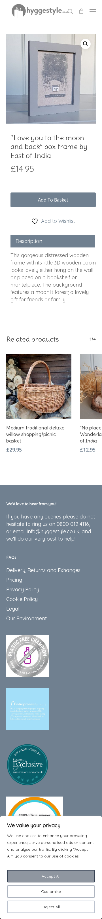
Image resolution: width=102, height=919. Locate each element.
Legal (12, 608)
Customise (51, 891)
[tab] (52, 241)
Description (29, 241)
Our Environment (26, 618)
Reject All (51, 906)
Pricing (14, 580)
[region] (51, 867)
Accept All (51, 876)
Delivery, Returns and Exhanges (43, 570)
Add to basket (53, 200)
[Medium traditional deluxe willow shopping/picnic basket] (38, 386)
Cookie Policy (22, 599)
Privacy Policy (22, 589)
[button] (93, 11)
